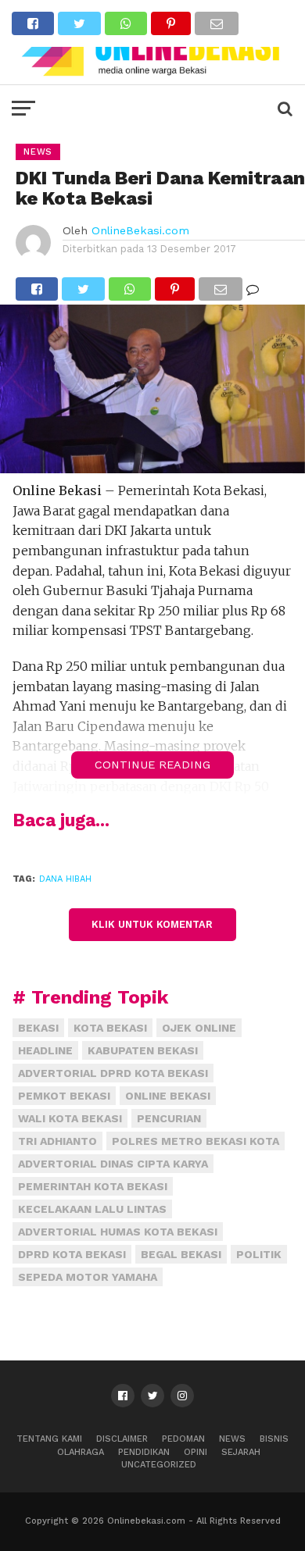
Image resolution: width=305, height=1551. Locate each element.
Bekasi (38, 1028)
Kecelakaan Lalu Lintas (92, 1209)
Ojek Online (199, 1028)
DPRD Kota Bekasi (72, 1254)
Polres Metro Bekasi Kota (195, 1141)
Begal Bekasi (181, 1254)
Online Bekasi (167, 1095)
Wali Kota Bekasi (70, 1118)
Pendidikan (144, 1452)
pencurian (169, 1118)
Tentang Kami (49, 1439)
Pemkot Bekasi (64, 1095)
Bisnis (274, 1439)
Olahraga (80, 1452)
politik (259, 1254)
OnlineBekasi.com (140, 230)
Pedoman (183, 1439)
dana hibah (65, 879)
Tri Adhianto (57, 1141)
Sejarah (240, 1452)
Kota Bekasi (110, 1028)
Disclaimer (122, 1439)
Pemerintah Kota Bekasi (92, 1186)
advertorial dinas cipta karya (113, 1163)
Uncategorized (158, 1465)
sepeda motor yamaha (87, 1277)
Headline (45, 1050)
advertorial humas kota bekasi (117, 1231)
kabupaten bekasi (143, 1050)
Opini (195, 1452)
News (232, 1439)
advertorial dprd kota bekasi (113, 1073)
